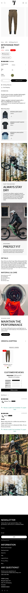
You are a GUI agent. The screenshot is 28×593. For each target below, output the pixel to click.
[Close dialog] (26, 289)
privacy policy (11, 302)
